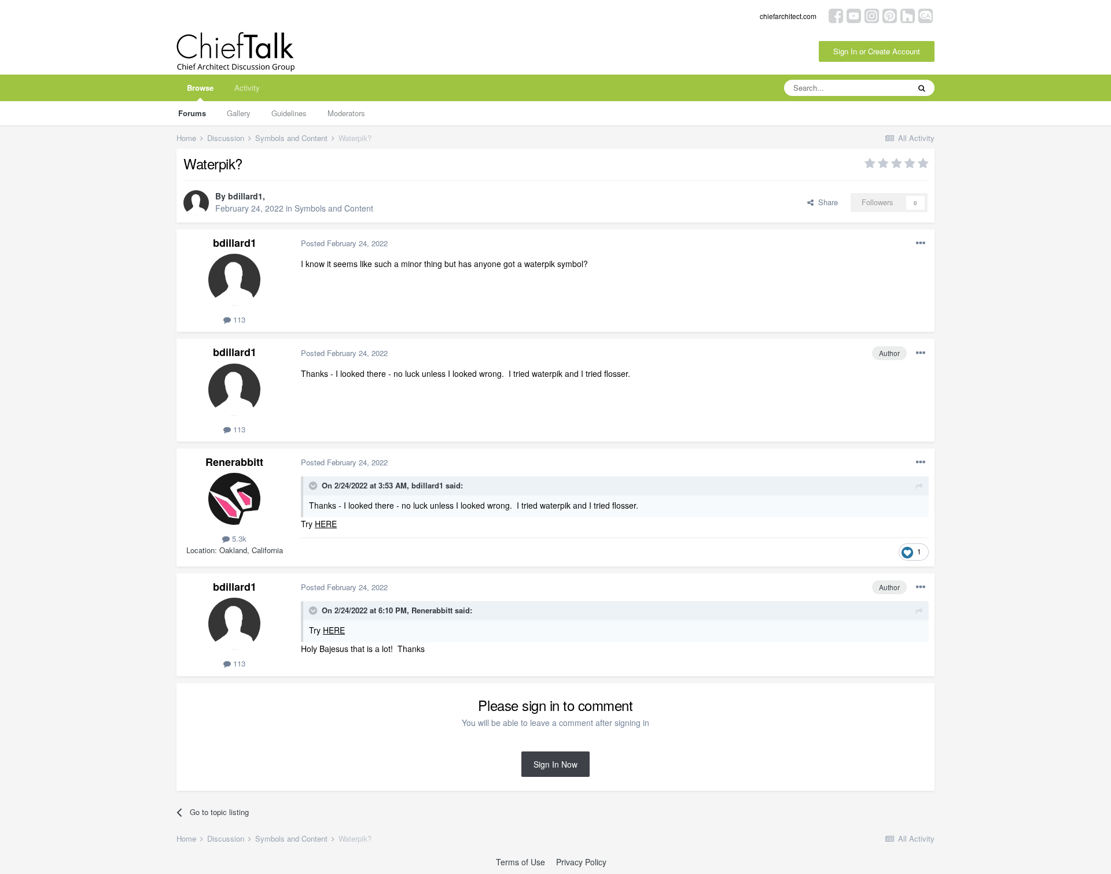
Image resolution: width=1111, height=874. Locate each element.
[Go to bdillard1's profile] (196, 203)
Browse (200, 87)
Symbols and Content (334, 208)
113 (238, 319)
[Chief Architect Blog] (925, 15)
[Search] (922, 88)
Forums (192, 113)
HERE (326, 523)
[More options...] (921, 243)
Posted (344, 243)
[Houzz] (907, 15)
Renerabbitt (234, 461)
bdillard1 (245, 196)
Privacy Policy (581, 862)
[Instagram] (871, 15)
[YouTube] (854, 15)
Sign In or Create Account (876, 51)
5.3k (238, 538)
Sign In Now (555, 764)
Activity (247, 87)
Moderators (346, 113)
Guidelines (289, 113)
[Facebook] (836, 15)
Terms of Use (520, 862)
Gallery (239, 113)
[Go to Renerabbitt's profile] (234, 499)
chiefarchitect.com (788, 16)
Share (826, 202)
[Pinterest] (889, 15)
